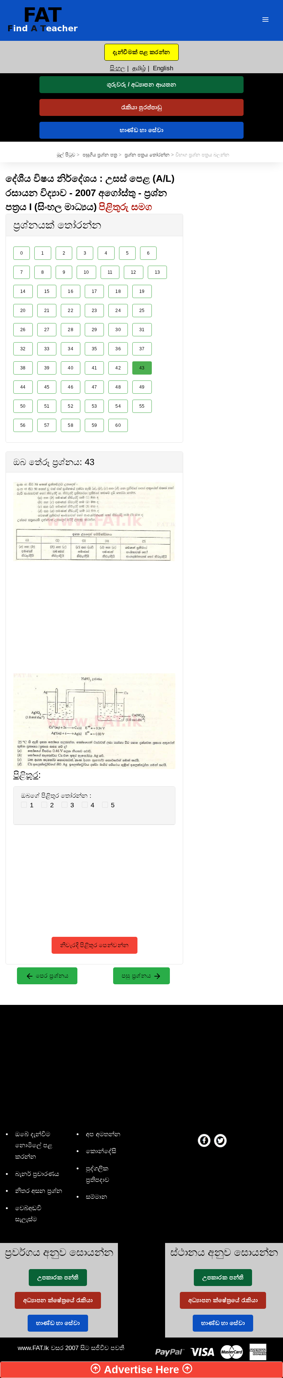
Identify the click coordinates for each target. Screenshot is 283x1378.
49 (142, 387)
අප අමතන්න (103, 1134)
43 (142, 368)
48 (118, 387)
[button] (141, 52)
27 (47, 329)
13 (157, 272)
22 (70, 310)
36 (118, 348)
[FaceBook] (204, 1140)
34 (70, 348)
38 (23, 368)
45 (47, 387)
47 (94, 387)
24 (118, 310)
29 (94, 329)
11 (110, 272)
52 (70, 406)
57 (47, 425)
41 (94, 368)
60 (118, 425)
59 (94, 425)
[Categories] (265, 20)
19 (142, 291)
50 (23, 406)
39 (47, 368)
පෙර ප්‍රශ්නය (51, 976)
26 (23, 329)
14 (23, 291)
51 (47, 406)
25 (142, 310)
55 (142, 406)
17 (94, 291)
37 (142, 348)
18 (118, 291)
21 (47, 310)
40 (70, 368)
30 (118, 329)
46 (70, 387)
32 (23, 348)
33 (47, 348)
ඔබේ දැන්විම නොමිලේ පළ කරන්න (33, 1145)
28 (70, 329)
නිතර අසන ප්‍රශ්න (38, 1190)
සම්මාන (96, 1196)
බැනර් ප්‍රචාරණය (37, 1173)
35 (94, 348)
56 (23, 425)
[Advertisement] (94, 612)
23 (94, 310)
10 (86, 272)
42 (118, 368)
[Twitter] (220, 1140)
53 (94, 406)
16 (70, 291)
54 (118, 406)
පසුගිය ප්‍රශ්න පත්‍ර (100, 154)
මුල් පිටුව (66, 154)
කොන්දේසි (101, 1151)
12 (133, 272)
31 (142, 329)
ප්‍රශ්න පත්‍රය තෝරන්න (147, 154)
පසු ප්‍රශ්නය (137, 976)
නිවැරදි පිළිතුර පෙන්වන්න (94, 945)
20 (23, 310)
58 (70, 425)
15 (47, 291)
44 (23, 387)
